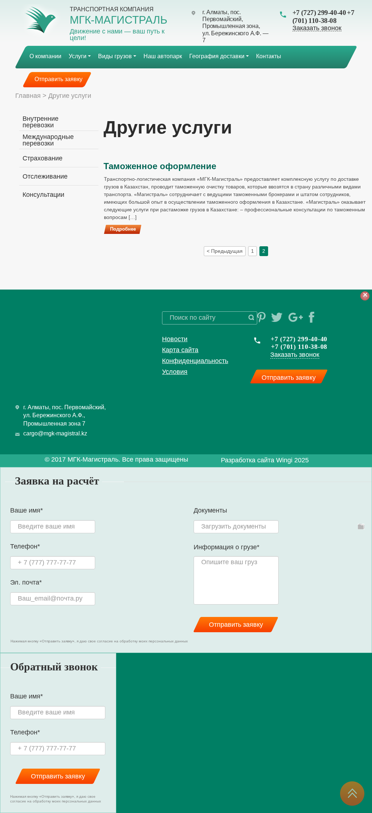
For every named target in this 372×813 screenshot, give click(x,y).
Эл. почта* (26, 582)
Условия (174, 371)
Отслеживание (45, 176)
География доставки (216, 56)
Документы (210, 510)
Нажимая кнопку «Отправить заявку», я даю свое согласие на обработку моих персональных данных (99, 641)
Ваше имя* (26, 510)
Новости (174, 339)
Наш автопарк (162, 56)
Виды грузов (115, 56)
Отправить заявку (58, 79)
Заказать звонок (316, 28)
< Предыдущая (225, 251)
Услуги (77, 56)
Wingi (284, 460)
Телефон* (25, 546)
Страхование (42, 158)
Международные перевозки (48, 140)
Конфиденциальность (195, 360)
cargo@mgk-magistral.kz (55, 433)
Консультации (43, 194)
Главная (28, 95)
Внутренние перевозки (40, 122)
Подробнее (123, 229)
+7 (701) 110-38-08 (323, 16)
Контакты (268, 56)
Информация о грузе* (226, 547)
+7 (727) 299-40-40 (319, 12)
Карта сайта (180, 350)
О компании (45, 56)
